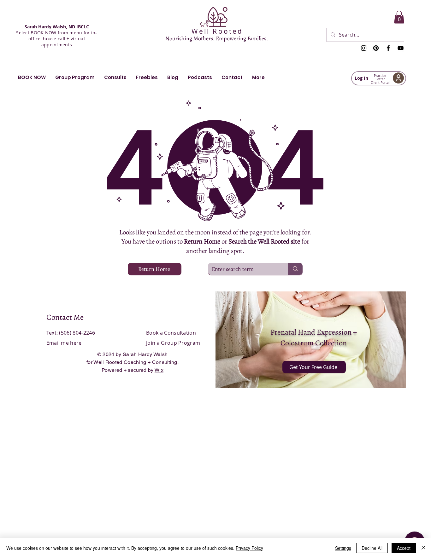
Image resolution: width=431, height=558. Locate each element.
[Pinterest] (376, 48)
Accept (403, 548)
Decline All (372, 548)
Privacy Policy (249, 548)
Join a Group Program (173, 342)
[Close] (423, 548)
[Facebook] (388, 48)
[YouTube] (400, 48)
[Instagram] (363, 48)
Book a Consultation (171, 332)
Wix (159, 370)
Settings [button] (343, 548)
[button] (399, 17)
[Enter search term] (295, 269)
